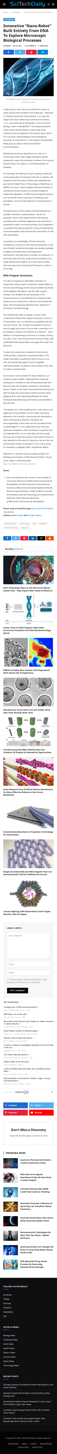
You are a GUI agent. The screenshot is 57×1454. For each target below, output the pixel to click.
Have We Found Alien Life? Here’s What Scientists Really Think (36, 1219)
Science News (9, 1357)
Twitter (6, 1299)
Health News (9, 1348)
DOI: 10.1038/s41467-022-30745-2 (19, 463)
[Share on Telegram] (42, 52)
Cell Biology (24, 524)
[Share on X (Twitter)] (20, 52)
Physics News (9, 1352)
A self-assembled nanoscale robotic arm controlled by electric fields (27, 1070)
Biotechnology (10, 524)
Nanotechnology (11, 528)
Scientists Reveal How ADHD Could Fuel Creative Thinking (35, 1190)
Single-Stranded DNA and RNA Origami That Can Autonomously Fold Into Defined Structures (27, 873)
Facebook (7, 1294)
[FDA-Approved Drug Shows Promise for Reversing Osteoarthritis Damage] (10, 1265)
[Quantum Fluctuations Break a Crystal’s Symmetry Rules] (10, 1163)
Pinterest (7, 1307)
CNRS (5, 123)
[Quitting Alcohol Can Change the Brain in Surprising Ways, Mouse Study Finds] (10, 1250)
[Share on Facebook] (8, 52)
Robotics (25, 528)
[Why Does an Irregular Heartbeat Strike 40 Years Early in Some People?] (10, 1178)
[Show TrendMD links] (52, 1092)
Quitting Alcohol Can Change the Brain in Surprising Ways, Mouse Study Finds (37, 1249)
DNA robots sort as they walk (15, 1014)
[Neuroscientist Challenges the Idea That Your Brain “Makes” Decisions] (10, 1236)
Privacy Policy (23, 1447)
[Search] (53, 4)
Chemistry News (10, 1339)
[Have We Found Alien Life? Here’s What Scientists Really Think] (10, 1221)
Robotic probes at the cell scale (16, 1062)
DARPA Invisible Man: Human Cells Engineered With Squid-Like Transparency (26, 671)
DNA (34, 524)
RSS (5, 1316)
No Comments (31, 46)
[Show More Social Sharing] (51, 52)
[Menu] (4, 4)
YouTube (7, 1303)
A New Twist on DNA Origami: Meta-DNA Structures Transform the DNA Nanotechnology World (27, 630)
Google (19, 515)
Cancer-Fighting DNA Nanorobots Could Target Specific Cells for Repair (26, 912)
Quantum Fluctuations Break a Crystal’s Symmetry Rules (35, 1161)
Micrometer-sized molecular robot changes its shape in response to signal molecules (28, 1022)
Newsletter (8, 1312)
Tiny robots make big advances (16, 1055)
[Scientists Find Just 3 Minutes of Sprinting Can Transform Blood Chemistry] (10, 1207)
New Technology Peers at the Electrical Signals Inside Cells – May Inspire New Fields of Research (27, 589)
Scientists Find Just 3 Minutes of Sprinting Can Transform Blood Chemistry (36, 1206)
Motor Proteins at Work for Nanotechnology (20, 1031)
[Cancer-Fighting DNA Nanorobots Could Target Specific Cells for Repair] (28, 893)
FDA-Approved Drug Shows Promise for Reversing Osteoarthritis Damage (33, 1264)
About (24, 1443)
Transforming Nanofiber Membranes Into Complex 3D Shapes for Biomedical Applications (27, 751)
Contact (33, 1443)
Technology (9, 19)
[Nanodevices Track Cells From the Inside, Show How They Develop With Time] (28, 692)
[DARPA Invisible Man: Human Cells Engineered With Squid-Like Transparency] (28, 652)
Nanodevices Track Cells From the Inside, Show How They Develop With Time (26, 711)
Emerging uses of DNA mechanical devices (20, 1007)
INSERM (43, 524)
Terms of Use (37, 1447)
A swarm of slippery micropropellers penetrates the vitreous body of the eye (29, 1046)
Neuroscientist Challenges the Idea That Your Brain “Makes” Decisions (35, 1235)
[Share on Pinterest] (31, 52)
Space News (8, 1361)
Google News (34, 515)
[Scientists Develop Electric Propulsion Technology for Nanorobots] (28, 814)
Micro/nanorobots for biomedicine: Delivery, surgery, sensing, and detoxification (27, 1079)
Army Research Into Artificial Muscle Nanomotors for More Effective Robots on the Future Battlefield (28, 792)
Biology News (9, 1335)
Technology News (11, 1365)
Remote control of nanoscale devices (18, 1038)
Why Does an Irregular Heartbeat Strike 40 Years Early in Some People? (35, 1177)
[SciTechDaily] (27, 4)
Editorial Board (46, 1443)
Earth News (8, 1344)
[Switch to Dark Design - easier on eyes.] (48, 4)
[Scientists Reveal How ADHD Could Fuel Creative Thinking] (10, 1192)
